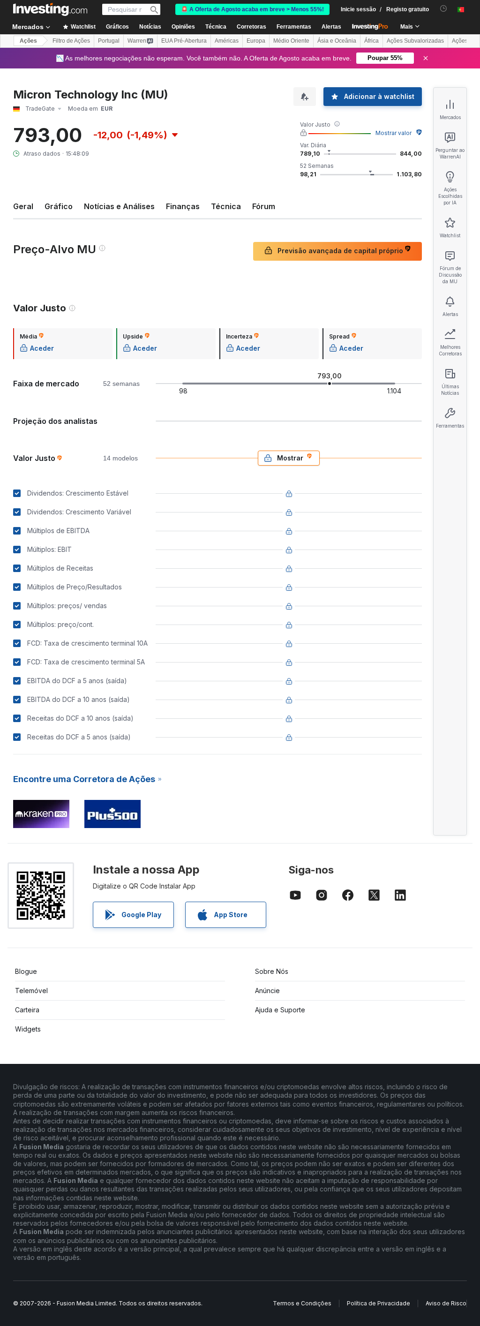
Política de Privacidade (378, 1303)
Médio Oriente (291, 41)
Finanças (183, 206)
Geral (23, 206)
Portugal (109, 41)
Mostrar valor (393, 132)
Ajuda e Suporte (280, 1010)
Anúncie (267, 990)
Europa (256, 41)
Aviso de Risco (446, 1303)
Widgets (28, 1029)
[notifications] (443, 8)
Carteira (27, 1010)
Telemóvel (31, 990)
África (371, 41)
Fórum (263, 206)
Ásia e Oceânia (336, 41)
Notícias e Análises (119, 206)
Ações (28, 41)
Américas (227, 41)
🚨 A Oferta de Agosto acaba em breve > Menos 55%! (252, 9)
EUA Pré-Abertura (184, 41)
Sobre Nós (271, 971)
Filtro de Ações (71, 41)
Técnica (226, 206)
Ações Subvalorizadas (415, 41)
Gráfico (59, 206)
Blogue (26, 971)
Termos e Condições (302, 1303)
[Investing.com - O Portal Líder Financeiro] (50, 9)
